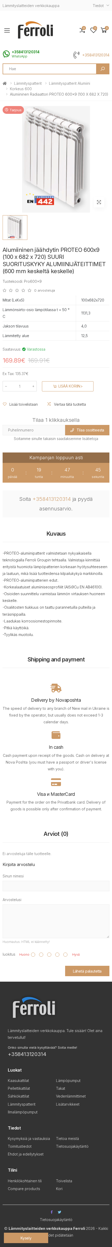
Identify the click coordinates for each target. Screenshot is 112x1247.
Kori (59, 1188)
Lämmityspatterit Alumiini (69, 83)
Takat (60, 1088)
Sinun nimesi (13, 876)
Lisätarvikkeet (67, 1104)
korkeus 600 (21, 89)
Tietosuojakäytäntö (72, 1146)
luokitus (9, 954)
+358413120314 (95, 55)
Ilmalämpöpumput (23, 1112)
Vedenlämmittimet (71, 1096)
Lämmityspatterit (28, 83)
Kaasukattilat (18, 1080)
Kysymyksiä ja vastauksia (29, 1138)
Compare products (24, 1188)
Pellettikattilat (19, 1088)
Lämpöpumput (68, 1080)
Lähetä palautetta (87, 971)
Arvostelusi (12, 899)
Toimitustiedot (20, 1146)
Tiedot (98, 5)
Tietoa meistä (67, 1138)
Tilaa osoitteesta (90, 430)
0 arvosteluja (44, 290)
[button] (104, 30)
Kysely (26, 1238)
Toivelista (64, 1181)
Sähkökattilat (18, 1096)
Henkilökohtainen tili (25, 1181)
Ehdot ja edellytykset (25, 1154)
